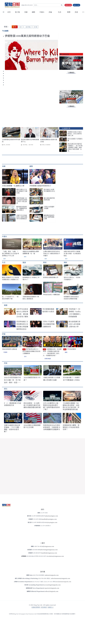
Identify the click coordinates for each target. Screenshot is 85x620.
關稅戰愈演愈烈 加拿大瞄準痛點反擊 (49, 216)
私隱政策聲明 (36, 607)
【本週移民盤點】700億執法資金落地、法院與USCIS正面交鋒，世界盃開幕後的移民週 (71, 406)
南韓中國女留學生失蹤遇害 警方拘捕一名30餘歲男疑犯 (72, 253)
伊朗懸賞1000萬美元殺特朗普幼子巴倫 (27, 36)
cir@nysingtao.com (51, 522)
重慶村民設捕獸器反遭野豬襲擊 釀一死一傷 (31, 252)
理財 (65, 262)
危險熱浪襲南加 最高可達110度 (48, 140)
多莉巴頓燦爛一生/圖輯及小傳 (13, 186)
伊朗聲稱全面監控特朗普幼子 (40, 186)
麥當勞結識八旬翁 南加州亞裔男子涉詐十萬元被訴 (21, 200)
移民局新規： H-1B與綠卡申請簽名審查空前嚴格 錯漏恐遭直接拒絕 (32, 405)
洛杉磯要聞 (47, 144)
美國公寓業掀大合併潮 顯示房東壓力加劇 (52, 378)
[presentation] (31, 55)
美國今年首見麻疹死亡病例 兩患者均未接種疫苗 (21, 216)
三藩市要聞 (30, 144)
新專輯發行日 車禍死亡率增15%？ (31, 278)
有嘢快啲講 (47, 358)
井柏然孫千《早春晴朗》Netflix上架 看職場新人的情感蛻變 (75, 313)
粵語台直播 (68, 5)
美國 (25, 12)
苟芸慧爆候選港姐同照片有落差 (48, 310)
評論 (3, 334)
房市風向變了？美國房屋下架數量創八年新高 (71, 378)
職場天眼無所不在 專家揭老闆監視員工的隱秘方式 (10, 278)
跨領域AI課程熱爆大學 (50, 277)
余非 (25, 356)
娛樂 (68, 12)
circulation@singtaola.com (63, 581)
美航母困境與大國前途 (9, 349)
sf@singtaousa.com (48, 546)
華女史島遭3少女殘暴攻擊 (75, 139)
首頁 (9, 12)
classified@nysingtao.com (49, 519)
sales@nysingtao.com (51, 516)
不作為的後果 (70, 349)
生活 (3, 262)
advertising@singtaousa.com (49, 549)
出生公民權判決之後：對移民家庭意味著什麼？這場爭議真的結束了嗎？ (51, 406)
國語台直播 (76, 5)
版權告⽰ (50, 607)
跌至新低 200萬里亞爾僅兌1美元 (49, 190)
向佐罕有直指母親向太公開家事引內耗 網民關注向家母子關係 (22, 313)
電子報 (17, 12)
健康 (24, 262)
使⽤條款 (44, 607)
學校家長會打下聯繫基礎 (51, 294)
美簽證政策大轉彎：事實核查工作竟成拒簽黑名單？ (71, 427)
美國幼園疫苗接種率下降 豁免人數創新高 (31, 298)
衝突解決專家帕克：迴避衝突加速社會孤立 (21, 208)
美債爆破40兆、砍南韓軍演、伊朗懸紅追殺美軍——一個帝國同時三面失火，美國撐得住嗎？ (52, 352)
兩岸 (4, 259)
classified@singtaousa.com (49, 553)
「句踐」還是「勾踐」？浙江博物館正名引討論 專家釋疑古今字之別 (10, 253)
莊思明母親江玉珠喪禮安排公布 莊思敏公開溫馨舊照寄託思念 (22, 325)
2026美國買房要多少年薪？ (32, 378)
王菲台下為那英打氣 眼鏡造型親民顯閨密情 (48, 324)
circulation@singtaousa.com (55, 556)
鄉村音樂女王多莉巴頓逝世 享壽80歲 (21, 191)
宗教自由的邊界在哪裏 (49, 207)
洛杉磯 (42, 144)
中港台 (42, 12)
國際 (33, 12)
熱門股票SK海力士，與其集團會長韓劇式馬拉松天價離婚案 (31, 351)
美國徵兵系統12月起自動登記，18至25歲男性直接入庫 (75, 133)
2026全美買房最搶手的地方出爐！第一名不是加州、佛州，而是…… (12, 380)
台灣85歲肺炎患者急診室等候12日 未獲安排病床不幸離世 (51, 253)
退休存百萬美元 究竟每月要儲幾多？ (72, 278)
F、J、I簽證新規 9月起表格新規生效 (12, 404)
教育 (44, 262)
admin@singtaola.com (52, 575)
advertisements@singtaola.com (60, 578)
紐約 (4, 144)
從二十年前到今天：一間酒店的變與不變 (10, 298)
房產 (76, 12)
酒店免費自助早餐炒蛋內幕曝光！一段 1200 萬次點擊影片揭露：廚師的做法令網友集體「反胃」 (75, 147)
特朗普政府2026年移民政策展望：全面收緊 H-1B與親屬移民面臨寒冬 (52, 427)
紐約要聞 (8, 144)
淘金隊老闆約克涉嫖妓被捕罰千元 (30, 140)
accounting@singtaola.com (52, 585)
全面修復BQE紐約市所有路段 (11, 140)
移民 (5, 388)
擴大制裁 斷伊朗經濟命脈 (49, 199)
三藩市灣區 (24, 144)
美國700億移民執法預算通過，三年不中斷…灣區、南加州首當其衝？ (12, 428)
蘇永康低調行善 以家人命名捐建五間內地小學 (74, 324)
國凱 (66, 352)
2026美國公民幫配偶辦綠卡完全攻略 (32, 426)
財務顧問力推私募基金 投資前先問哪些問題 (72, 298)
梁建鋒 (5, 352)
